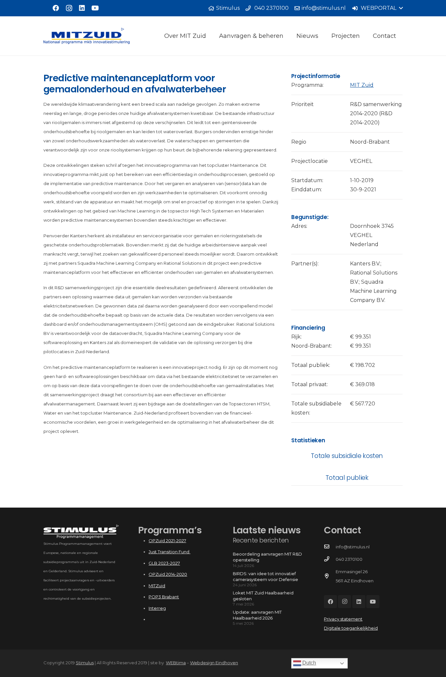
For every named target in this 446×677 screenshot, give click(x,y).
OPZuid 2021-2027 (167, 540)
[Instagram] (68, 8)
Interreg (157, 608)
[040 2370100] (329, 559)
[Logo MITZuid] (86, 36)
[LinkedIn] (81, 8)
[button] (377, 8)
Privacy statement (343, 619)
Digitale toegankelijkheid (351, 628)
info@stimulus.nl (353, 546)
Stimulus (85, 662)
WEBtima (176, 662)
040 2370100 (349, 559)
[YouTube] (95, 8)
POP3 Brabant (164, 596)
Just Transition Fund (169, 551)
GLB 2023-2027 (164, 563)
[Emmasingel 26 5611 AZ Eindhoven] (329, 576)
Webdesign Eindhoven (214, 662)
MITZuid (157, 585)
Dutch (308, 663)
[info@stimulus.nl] (329, 546)
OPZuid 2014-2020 (168, 574)
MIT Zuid (362, 85)
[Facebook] (55, 8)
